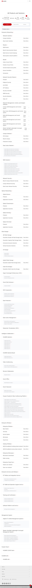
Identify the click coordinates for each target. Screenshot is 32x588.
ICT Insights (28, 18)
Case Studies (17, 18)
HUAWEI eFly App (14, 579)
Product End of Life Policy (6, 18)
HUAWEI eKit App (6, 579)
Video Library (23, 18)
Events (13, 18)
